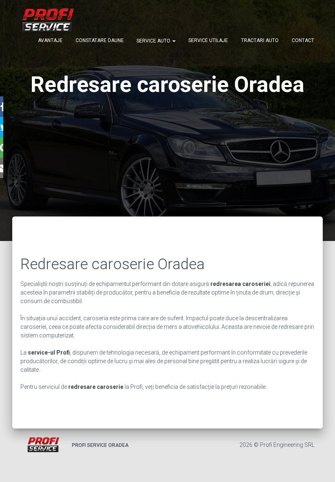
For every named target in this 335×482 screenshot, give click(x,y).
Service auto (154, 41)
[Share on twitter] (1, 127)
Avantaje (50, 40)
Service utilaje (208, 40)
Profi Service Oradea (100, 445)
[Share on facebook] (1, 106)
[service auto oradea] (47, 20)
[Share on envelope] (1, 168)
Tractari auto (260, 40)
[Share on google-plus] (1, 147)
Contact (303, 40)
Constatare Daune (100, 40)
